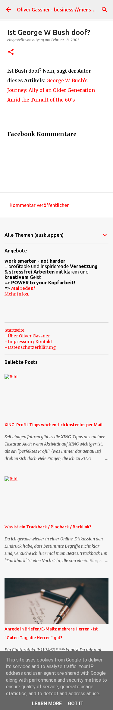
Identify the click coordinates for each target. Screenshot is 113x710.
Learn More (47, 703)
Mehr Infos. (17, 294)
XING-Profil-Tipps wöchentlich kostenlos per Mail (53, 424)
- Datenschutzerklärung (30, 347)
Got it (75, 703)
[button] (10, 52)
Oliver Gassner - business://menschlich (60, 9)
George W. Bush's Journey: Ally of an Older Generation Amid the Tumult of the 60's (51, 90)
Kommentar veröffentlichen (40, 205)
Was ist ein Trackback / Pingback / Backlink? (48, 526)
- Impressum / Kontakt (28, 341)
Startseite (14, 330)
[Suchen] (104, 9)
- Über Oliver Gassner (27, 336)
